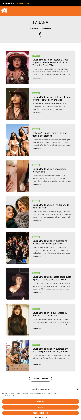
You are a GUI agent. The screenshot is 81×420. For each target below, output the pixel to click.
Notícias (36, 55)
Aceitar (40, 401)
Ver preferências (40, 413)
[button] (78, 389)
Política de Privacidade (41, 417)
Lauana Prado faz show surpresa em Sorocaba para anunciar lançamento (50, 350)
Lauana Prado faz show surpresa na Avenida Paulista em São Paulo (49, 242)
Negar (40, 407)
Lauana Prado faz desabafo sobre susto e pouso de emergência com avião (51, 278)
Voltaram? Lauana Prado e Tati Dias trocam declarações (49, 134)
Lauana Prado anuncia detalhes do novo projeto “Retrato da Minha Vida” (51, 98)
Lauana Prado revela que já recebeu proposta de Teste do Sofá (49, 314)
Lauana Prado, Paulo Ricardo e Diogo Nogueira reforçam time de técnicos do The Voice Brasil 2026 (51, 62)
